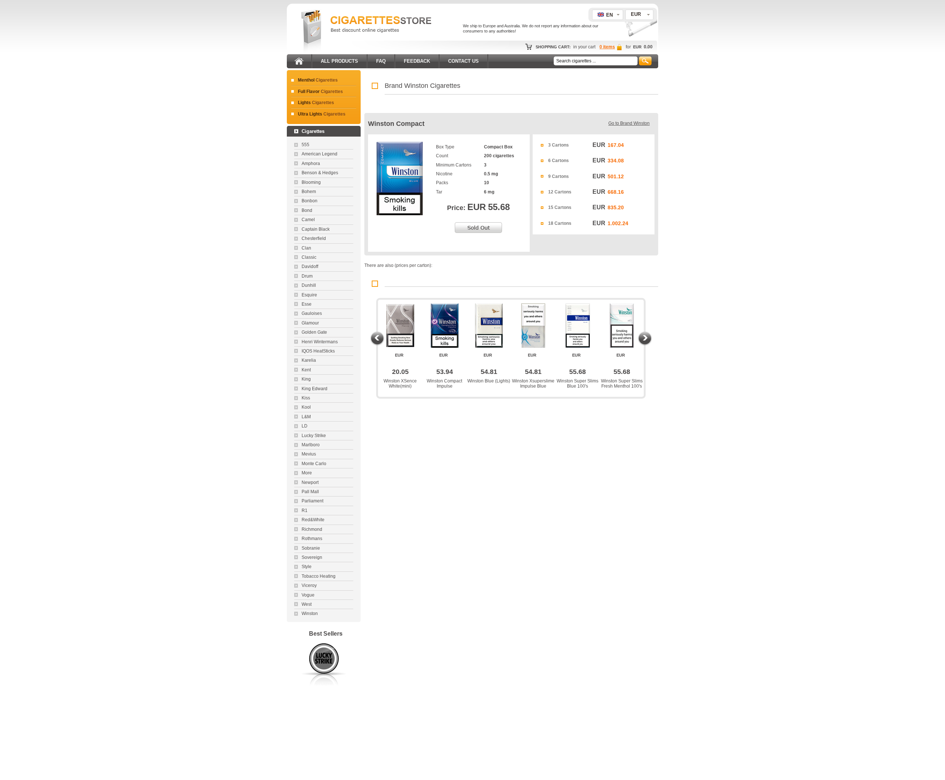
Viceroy (309, 585)
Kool (306, 407)
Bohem (309, 191)
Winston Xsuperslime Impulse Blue (533, 383)
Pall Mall (310, 491)
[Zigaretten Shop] (311, 51)
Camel (308, 219)
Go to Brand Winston (629, 123)
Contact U (463, 61)
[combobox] (639, 15)
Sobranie (311, 548)
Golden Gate (314, 332)
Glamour (310, 323)
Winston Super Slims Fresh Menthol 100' (622, 383)
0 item (607, 46)
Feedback (417, 61)
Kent (306, 369)
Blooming (311, 182)
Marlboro (311, 444)
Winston (310, 613)
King (306, 379)
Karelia (309, 360)
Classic (309, 257)
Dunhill (309, 285)
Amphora (311, 163)
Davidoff (310, 266)
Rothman (312, 538)
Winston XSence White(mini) (400, 383)
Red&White (313, 519)
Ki (306, 398)
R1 (304, 510)
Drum (307, 276)
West (307, 604)
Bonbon (309, 200)
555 (305, 144)
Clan (306, 248)
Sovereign (312, 557)
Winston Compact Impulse (444, 383)
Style (307, 566)
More (307, 472)
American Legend (319, 154)
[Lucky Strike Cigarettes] (324, 688)
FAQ (381, 61)
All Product (339, 61)
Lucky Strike (314, 435)
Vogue (308, 595)
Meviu (309, 454)
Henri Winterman (320, 341)
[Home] (299, 59)
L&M (306, 416)
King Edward (314, 388)
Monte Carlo (314, 463)
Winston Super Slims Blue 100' (577, 383)
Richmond (312, 529)
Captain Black (316, 229)
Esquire (309, 295)
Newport (310, 482)
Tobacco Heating (319, 576)
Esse (307, 304)
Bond (307, 210)
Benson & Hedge (320, 172)
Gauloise (312, 313)
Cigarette (318, 80)
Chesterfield (314, 238)
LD (304, 426)
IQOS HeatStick (318, 351)
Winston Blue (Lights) (488, 381)
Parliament (312, 501)
